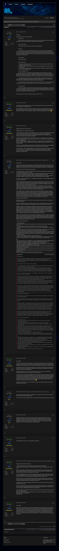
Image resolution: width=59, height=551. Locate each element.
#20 (53, 502)
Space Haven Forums (16, 21)
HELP (17, 4)
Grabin (9, 32)
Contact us (7, 540)
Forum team (7, 539)
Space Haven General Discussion (27, 21)
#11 (53, 32)
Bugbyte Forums (8, 21)
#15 (53, 358)
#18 (53, 438)
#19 (53, 461)
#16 (53, 392)
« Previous (10, 523)
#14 (53, 160)
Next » (23, 523)
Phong (9, 392)
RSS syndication (7, 542)
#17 (53, 415)
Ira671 (9, 160)
